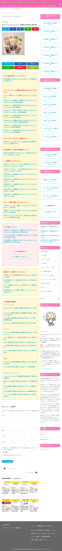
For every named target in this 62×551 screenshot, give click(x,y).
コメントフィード (44, 437)
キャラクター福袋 (45, 259)
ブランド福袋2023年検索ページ (51, 5)
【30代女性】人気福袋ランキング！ (50, 48)
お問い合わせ (6, 524)
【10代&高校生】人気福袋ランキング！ (50, 89)
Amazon (33, 530)
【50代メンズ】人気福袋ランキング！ (50, 121)
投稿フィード (43, 434)
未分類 (42, 287)
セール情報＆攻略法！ (46, 271)
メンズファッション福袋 (18, 5)
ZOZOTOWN (40, 530)
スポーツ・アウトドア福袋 (34, 5)
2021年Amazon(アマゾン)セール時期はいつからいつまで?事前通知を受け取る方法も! (49, 405)
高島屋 (37, 536)
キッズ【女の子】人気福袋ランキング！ (50, 155)
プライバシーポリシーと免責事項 (11, 527)
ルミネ (38, 533)
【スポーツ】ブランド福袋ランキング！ (50, 129)
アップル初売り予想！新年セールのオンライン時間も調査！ (20, 366)
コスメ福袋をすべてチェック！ (20, 256)
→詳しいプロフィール (46, 368)
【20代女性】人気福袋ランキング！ (50, 31)
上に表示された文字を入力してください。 (12, 455)
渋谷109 (33, 533)
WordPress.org (44, 439)
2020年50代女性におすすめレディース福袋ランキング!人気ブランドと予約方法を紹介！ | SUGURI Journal (50, 399)
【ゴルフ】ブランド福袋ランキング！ (50, 137)
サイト (3, 442)
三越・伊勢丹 (34, 539)
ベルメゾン (54, 530)
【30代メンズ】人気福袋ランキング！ (50, 105)
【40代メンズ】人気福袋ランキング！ (50, 113)
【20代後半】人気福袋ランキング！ (50, 40)
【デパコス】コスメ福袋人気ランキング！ (50, 196)
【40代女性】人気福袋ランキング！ (50, 56)
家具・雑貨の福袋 (45, 283)
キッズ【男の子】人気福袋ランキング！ (50, 163)
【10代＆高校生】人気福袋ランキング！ (50, 23)
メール (4, 436)
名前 (3, 430)
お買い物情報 (44, 251)
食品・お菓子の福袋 (46, 291)
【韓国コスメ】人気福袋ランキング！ (50, 180)
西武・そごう (43, 539)
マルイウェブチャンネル (48, 533)
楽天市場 (47, 530)
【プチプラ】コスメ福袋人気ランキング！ (50, 188)
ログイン (42, 432)
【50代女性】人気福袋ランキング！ (50, 64)
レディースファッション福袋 (7, 5)
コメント (4, 415)
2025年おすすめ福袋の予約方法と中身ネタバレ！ (29, 2)
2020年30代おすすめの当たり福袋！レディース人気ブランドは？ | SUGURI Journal (50, 420)
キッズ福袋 (26, 5)
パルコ (33, 536)
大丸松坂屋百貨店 (45, 536)
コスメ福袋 (42, 5)
